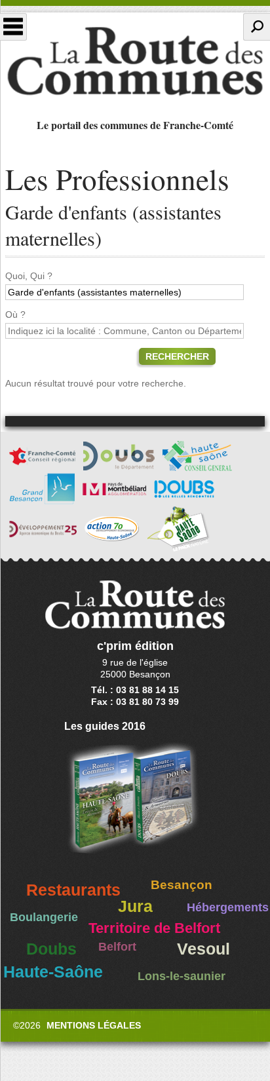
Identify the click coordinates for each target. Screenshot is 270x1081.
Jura (135, 906)
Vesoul (203, 949)
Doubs (51, 949)
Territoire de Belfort (154, 928)
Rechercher (177, 356)
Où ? (15, 314)
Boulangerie (44, 917)
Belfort (117, 946)
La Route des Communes (135, 61)
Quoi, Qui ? (28, 276)
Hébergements (228, 907)
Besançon (181, 885)
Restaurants (73, 890)
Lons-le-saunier (181, 976)
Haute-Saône (53, 972)
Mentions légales (94, 1025)
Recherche (256, 27)
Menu (13, 27)
